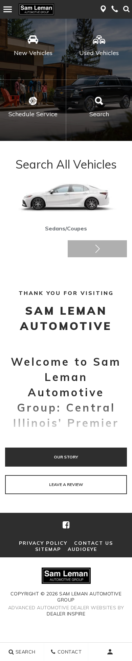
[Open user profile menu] (110, 651)
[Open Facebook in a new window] (65, 525)
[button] (97, 248)
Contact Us (93, 543)
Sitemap (48, 549)
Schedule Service (33, 114)
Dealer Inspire (66, 614)
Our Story (66, 456)
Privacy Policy (43, 543)
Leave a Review (66, 484)
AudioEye (82, 549)
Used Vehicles (99, 53)
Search (99, 114)
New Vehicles (33, 53)
